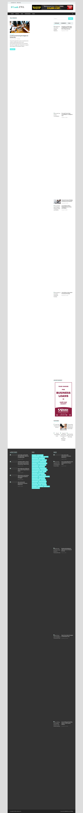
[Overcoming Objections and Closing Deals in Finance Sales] (57, 461)
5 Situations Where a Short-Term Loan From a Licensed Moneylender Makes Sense (23, 463)
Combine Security (43, 461)
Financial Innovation (35, 468)
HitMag (71, 811)
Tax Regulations (40, 486)
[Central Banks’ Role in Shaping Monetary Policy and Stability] (57, 205)
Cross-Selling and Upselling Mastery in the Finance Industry (66, 723)
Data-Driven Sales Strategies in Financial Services (67, 636)
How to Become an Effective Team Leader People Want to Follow (23, 469)
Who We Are (19, 2)
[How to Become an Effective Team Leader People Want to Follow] (13, 468)
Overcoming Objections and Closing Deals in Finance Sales (67, 463)
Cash (22, 13)
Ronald (19, 38)
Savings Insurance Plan (42, 483)
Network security (42, 478)
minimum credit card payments (44, 476)
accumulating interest (35, 456)
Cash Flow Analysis (35, 461)
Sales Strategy (34, 483)
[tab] (57, 23)
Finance (17, 13)
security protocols (35, 484)
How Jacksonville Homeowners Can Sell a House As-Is (22, 483)
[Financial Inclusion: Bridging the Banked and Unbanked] (57, 200)
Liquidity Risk (43, 474)
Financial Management (36, 469)
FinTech (40, 471)
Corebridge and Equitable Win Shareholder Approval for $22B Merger (23, 456)
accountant (34, 455)
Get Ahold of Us (13, 2)
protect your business (42, 481)
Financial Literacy (43, 468)
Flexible (44, 471)
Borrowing (46, 456)
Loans (12, 13)
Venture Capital (46, 486)
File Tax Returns (41, 466)
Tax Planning (34, 486)
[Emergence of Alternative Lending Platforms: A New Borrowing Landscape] (57, 26)
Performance (43, 479)
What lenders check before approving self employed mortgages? (23, 476)
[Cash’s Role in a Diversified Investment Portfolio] (57, 292)
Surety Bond (44, 484)
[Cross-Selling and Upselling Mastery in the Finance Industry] (57, 722)
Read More (12, 49)
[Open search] (72, 13)
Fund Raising (27, 13)
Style (40, 484)
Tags (69, 23)
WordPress (67, 811)
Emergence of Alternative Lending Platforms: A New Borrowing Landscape (67, 27)
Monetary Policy (35, 478)
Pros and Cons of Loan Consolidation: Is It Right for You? (67, 114)
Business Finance (35, 458)
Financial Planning (44, 469)
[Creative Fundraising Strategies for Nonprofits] (20, 27)
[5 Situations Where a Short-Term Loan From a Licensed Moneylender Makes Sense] (13, 461)
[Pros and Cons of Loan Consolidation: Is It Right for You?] (57, 113)
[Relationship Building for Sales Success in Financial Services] (57, 548)
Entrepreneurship (35, 466)
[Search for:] (63, 18)
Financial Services (35, 471)
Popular (57, 23)
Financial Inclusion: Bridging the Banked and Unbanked (67, 200)
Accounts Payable (40, 455)
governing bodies (41, 473)
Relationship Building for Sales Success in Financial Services (66, 549)
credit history (34, 463)
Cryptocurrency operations (42, 463)
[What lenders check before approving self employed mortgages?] (13, 475)
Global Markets (34, 473)
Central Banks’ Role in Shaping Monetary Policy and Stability (67, 207)
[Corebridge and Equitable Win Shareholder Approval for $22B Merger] (13, 455)
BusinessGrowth (41, 458)
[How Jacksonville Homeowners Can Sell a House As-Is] (13, 482)
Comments (63, 23)
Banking (42, 456)
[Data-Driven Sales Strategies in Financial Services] (57, 635)
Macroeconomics (35, 476)
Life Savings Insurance (36, 474)
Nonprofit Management (36, 479)
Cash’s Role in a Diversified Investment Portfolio (67, 293)
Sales (33, 13)
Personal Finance (35, 481)
